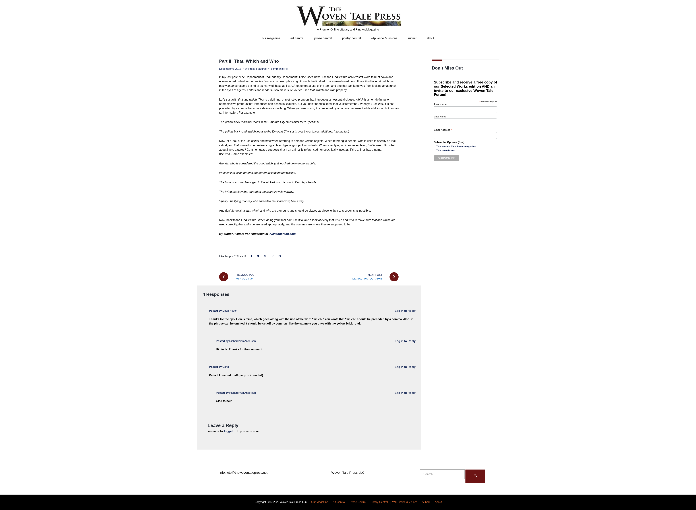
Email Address (443, 130)
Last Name (440, 116)
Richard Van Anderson (242, 340)
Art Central (297, 38)
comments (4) (279, 68)
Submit (412, 38)
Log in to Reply (405, 310)
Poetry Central (351, 38)
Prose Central (323, 38)
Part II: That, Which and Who (249, 61)
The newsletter (445, 150)
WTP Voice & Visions (384, 38)
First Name (440, 104)
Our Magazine (271, 38)
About (430, 38)
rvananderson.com (283, 233)
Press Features (257, 68)
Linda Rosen (229, 310)
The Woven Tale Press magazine (456, 146)
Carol (225, 366)
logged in (230, 431)
